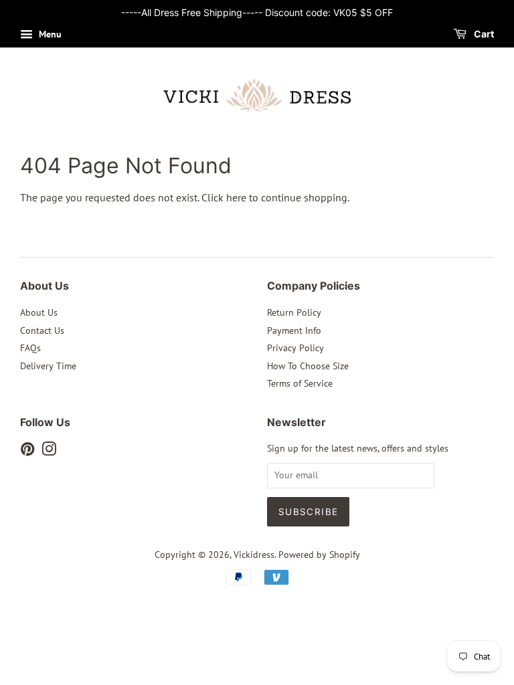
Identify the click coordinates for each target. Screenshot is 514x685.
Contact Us (42, 330)
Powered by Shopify (319, 555)
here (236, 197)
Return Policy (294, 312)
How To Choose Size (308, 366)
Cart (483, 33)
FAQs (30, 348)
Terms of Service (300, 383)
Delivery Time (48, 366)
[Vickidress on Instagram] (48, 452)
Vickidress (254, 555)
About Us (39, 312)
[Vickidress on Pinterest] (27, 452)
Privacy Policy (295, 348)
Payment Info (294, 330)
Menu (49, 34)
